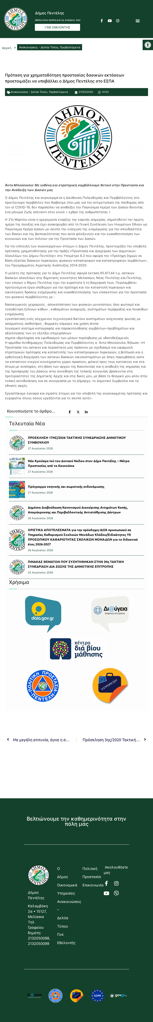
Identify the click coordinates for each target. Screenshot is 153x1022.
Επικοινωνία (91, 885)
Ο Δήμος (62, 873)
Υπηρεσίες (66, 893)
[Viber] (119, 893)
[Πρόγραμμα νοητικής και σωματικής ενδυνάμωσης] (17, 489)
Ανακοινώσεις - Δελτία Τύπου (29, 91)
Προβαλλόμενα (58, 91)
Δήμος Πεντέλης (49, 13)
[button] (148, 45)
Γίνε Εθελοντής (66, 938)
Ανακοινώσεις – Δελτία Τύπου (66, 914)
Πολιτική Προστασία (91, 873)
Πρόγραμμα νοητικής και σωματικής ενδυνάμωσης (66, 486)
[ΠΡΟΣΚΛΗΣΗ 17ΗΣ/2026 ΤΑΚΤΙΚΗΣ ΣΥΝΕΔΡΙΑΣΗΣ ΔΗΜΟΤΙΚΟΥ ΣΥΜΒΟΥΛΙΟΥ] (17, 443)
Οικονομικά (66, 885)
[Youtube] (110, 20)
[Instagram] (118, 20)
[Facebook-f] (102, 20)
